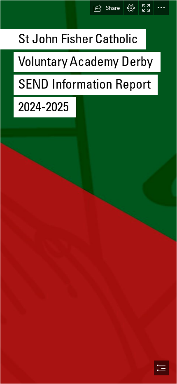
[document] (88, 192)
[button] (106, 7)
